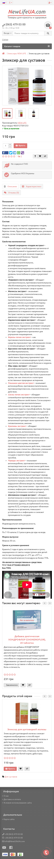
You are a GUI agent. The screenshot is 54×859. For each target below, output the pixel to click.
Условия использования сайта (18, 803)
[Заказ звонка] (46, 852)
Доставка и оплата (12, 799)
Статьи (5, 39)
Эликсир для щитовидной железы (26, 729)
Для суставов (11, 777)
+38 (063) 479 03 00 (14, 834)
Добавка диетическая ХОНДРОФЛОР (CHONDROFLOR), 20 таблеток (27, 639)
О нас (6, 796)
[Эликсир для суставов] (7, 113)
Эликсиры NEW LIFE (16, 53)
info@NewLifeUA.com (15, 841)
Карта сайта (9, 819)
